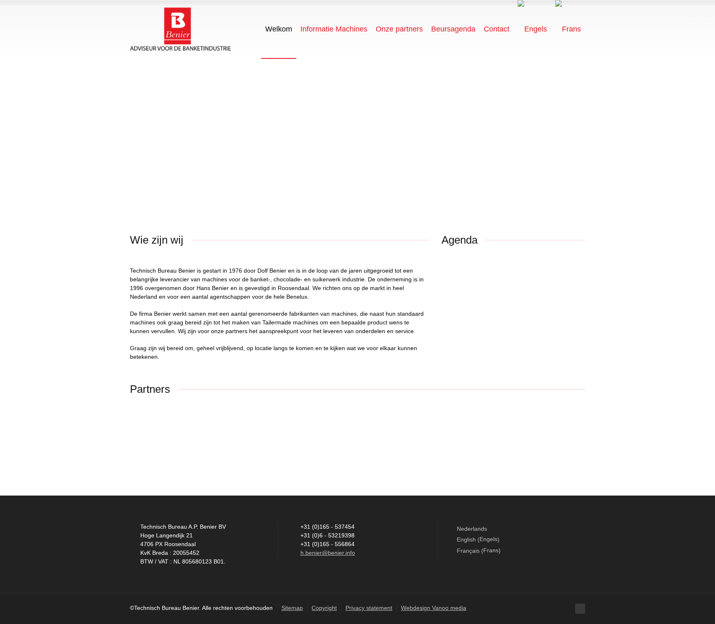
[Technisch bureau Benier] (180, 29)
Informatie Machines (333, 29)
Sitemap (292, 608)
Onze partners (399, 29)
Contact (496, 29)
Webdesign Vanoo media (433, 608)
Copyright (324, 608)
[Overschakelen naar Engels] (532, 29)
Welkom (278, 29)
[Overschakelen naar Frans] (568, 29)
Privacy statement (369, 608)
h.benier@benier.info (327, 552)
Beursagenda (453, 29)
